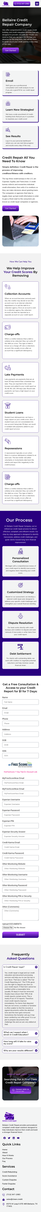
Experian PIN (8, 821)
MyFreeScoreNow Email (13, 778)
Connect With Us (22, 1089)
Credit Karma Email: (11, 843)
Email (4, 708)
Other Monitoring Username (14, 875)
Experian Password (11, 810)
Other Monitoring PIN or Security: (17, 896)
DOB (4, 740)
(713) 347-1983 (20, 1091)
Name (5, 697)
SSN (4, 751)
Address (6, 730)
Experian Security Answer (13, 832)
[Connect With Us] (13, 1090)
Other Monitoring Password (14, 885)
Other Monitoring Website (13, 864)
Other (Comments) (10, 907)
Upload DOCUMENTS (12, 924)
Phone (5, 719)
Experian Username (11, 800)
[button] (37, 4)
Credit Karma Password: (13, 853)
